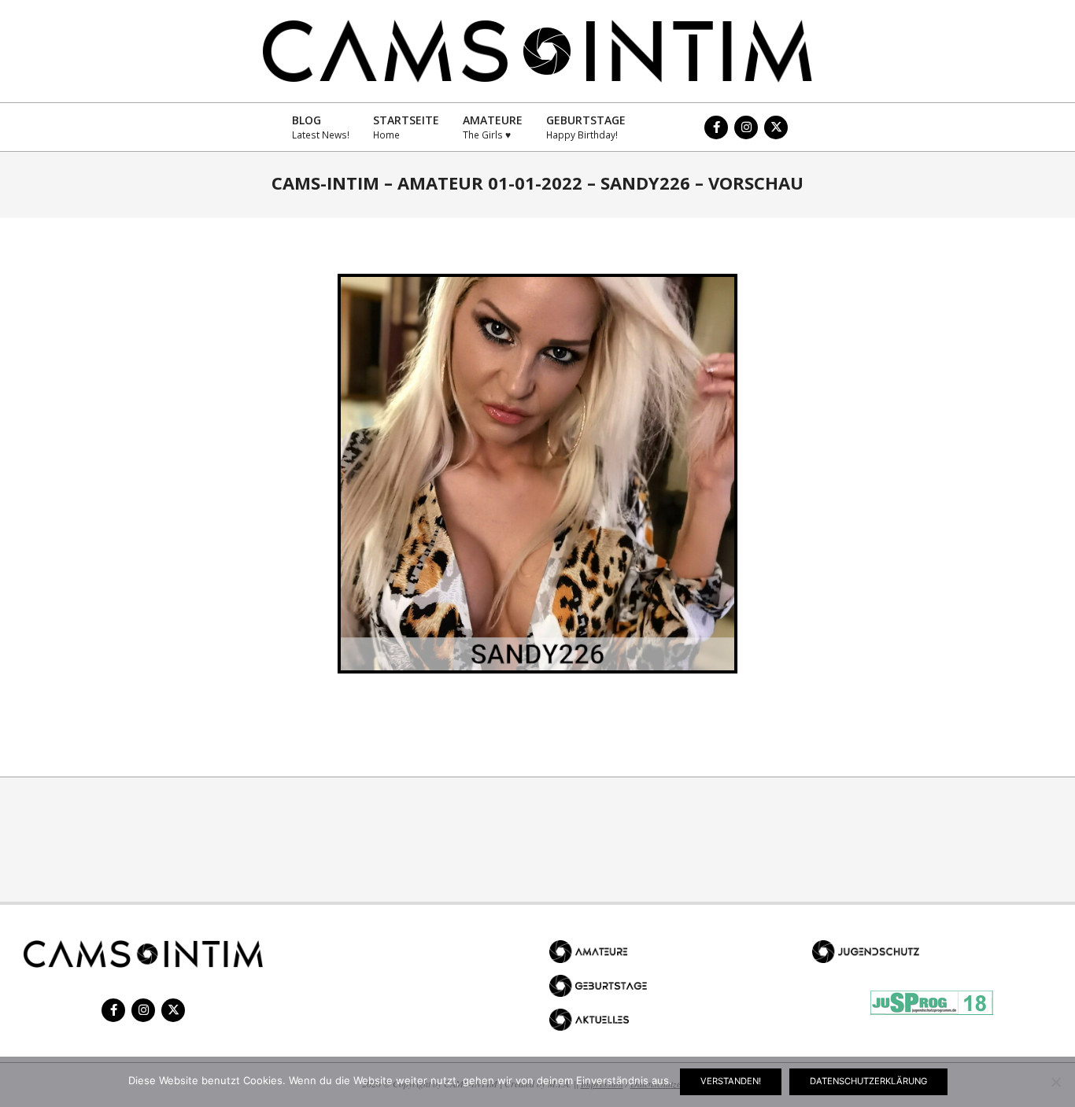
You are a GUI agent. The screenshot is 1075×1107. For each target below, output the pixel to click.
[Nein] (1055, 1082)
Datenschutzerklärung (868, 1081)
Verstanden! (730, 1081)
